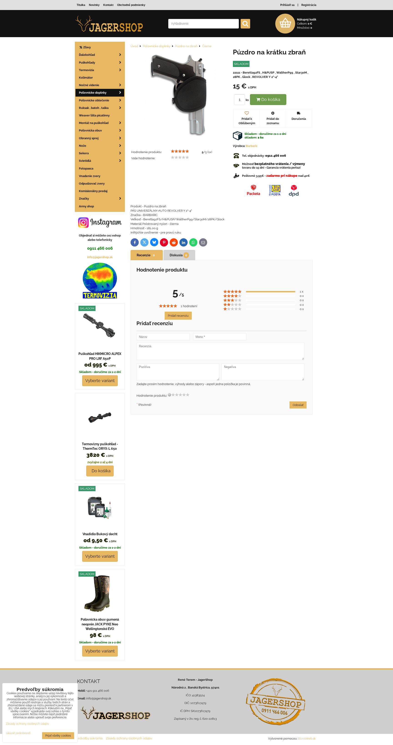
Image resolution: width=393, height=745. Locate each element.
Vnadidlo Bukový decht (100, 534)
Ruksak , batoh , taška (93, 108)
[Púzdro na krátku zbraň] (180, 94)
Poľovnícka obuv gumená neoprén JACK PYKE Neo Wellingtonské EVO (100, 624)
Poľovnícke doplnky (92, 92)
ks (247, 100)
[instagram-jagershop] (100, 227)
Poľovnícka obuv (90, 130)
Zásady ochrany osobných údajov (129, 738)
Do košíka (270, 99)
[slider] (180, 151)
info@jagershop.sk (100, 257)
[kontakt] (275, 702)
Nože (82, 145)
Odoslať (298, 405)
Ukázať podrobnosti (18, 733)
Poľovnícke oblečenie (94, 100)
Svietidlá (85, 160)
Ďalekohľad (87, 55)
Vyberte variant (100, 380)
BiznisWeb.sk (307, 738)
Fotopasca (86, 168)
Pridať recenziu (178, 315)
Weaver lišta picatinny (94, 115)
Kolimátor (86, 77)
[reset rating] (169, 395)
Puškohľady (87, 62)
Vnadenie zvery (89, 176)
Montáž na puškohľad (93, 123)
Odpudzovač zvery (92, 183)
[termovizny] (100, 297)
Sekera (84, 153)
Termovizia (86, 70)
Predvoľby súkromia (89, 738)
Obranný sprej (88, 138)
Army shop (86, 206)
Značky (84, 198)
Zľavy (87, 47)
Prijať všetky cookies (58, 735)
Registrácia (308, 5)
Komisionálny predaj (93, 191)
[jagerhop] (115, 722)
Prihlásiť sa (287, 5)
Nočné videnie (89, 85)
